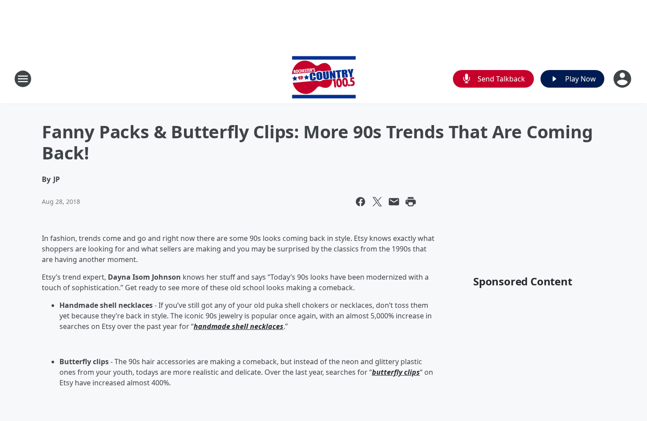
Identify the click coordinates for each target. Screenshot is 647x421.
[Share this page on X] (377, 202)
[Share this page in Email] (394, 202)
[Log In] (623, 79)
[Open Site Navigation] (23, 79)
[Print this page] (410, 202)
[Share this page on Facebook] (360, 202)
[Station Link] (323, 78)
